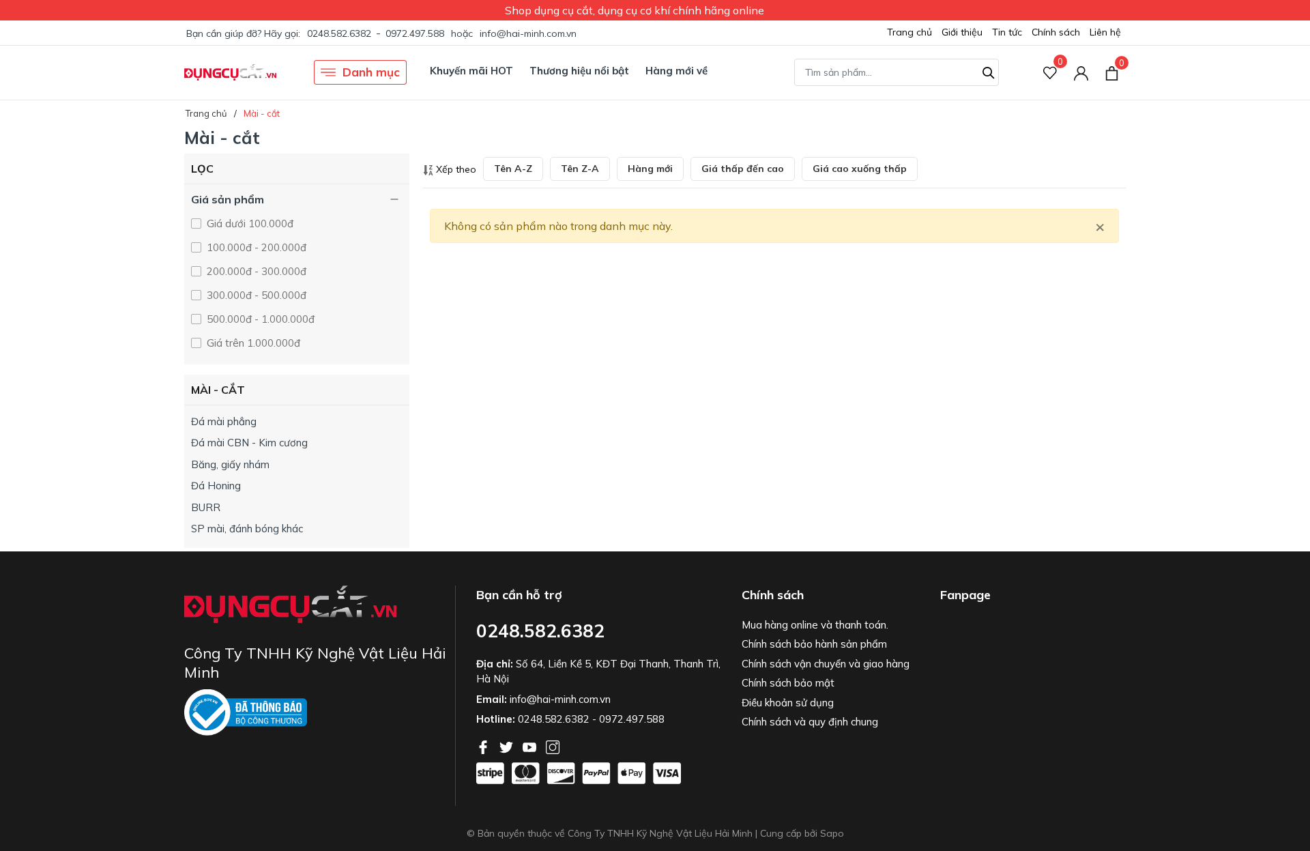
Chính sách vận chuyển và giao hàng (825, 663)
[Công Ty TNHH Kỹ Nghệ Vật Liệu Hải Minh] (230, 72)
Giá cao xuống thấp (860, 168)
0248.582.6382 (339, 33)
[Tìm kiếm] (988, 71)
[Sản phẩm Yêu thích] (1050, 72)
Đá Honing (216, 485)
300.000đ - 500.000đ (255, 295)
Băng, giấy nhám (230, 464)
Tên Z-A (580, 168)
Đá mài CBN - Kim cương (249, 442)
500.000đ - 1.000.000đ (259, 319)
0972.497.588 (414, 33)
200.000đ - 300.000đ (255, 271)
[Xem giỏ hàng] (1112, 72)
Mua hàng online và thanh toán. (815, 624)
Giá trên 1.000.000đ (252, 342)
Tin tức (1007, 32)
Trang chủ (909, 32)
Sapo (832, 833)
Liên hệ (1105, 32)
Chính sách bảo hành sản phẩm (814, 643)
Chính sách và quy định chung (810, 721)
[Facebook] (484, 746)
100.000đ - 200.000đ (255, 247)
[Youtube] (531, 746)
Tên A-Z (513, 168)
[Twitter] (507, 746)
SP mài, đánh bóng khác (247, 528)
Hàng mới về (676, 70)
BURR (205, 507)
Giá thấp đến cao (742, 168)
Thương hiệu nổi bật (579, 70)
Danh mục (371, 72)
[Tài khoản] (1081, 72)
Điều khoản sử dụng (788, 702)
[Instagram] (552, 746)
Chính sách (1056, 32)
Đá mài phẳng (224, 421)
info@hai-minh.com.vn (528, 33)
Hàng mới (650, 168)
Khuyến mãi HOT (471, 70)
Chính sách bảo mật (788, 682)
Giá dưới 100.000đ (248, 223)
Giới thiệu (962, 32)
